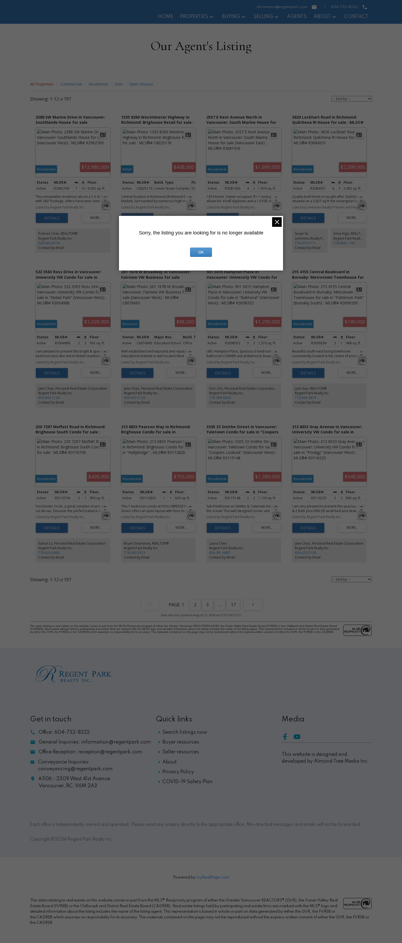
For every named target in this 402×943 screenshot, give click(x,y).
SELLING (263, 16)
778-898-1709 (344, 243)
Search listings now (184, 732)
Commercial (71, 84)
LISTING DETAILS (52, 218)
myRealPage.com (212, 877)
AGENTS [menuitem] (297, 16)
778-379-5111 (305, 243)
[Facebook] (288, 738)
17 (233, 605)
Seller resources (180, 752)
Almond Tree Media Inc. (341, 761)
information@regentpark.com (282, 7)
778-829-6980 (49, 552)
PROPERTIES (194, 16)
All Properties (42, 84)
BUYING (231, 16)
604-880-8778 (49, 243)
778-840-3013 (134, 552)
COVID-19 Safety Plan (187, 781)
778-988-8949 (220, 397)
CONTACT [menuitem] (356, 16)
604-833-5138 (49, 397)
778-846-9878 (305, 397)
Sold (118, 84)
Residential (98, 84)
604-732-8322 (344, 7)
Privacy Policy (178, 771)
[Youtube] (299, 738)
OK (201, 252)
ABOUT (322, 16)
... (220, 605)
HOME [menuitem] (165, 16)
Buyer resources (180, 742)
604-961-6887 (220, 552)
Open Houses (141, 84)
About (169, 762)
